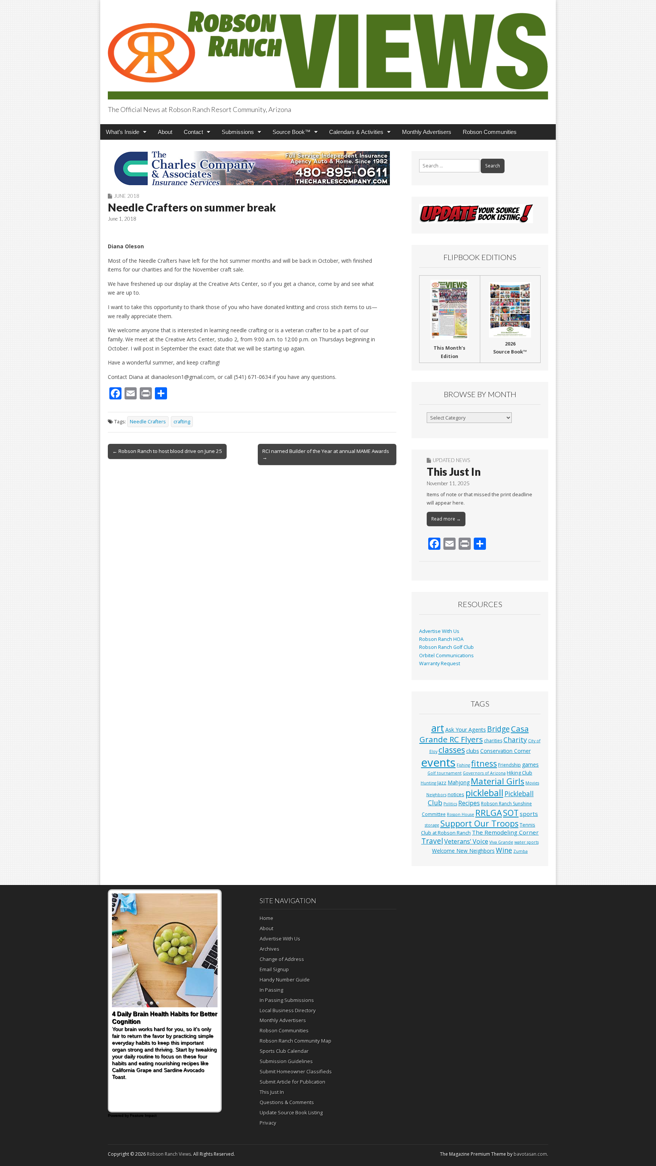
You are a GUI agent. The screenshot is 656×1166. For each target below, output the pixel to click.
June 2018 (126, 196)
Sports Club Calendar (284, 1051)
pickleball (484, 793)
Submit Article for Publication (292, 1081)
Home (266, 918)
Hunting (428, 783)
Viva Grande (501, 842)
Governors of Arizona (484, 773)
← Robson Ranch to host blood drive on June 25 (167, 451)
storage (432, 825)
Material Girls (497, 781)
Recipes (469, 803)
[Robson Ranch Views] (328, 51)
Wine (504, 850)
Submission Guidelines (286, 1061)
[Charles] (252, 168)
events (438, 762)
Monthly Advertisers (426, 132)
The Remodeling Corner (505, 832)
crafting (181, 421)
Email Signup (274, 969)
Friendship (509, 765)
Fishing (463, 765)
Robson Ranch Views (169, 1154)
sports (529, 813)
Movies (532, 783)
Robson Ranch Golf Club (446, 647)
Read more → (446, 519)
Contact (193, 132)
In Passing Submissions (287, 1000)
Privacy (268, 1122)
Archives (269, 948)
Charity (515, 739)
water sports (526, 842)
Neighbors (436, 794)
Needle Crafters (148, 421)
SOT (511, 812)
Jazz (441, 782)
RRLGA (488, 813)
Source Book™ (292, 132)
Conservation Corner (505, 750)
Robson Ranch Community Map (295, 1040)
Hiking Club (519, 772)
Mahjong (459, 782)
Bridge (498, 729)
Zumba (520, 851)
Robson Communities (490, 132)
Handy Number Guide (285, 979)
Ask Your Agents (465, 729)
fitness (484, 763)
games (530, 764)
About (165, 132)
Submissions (238, 132)
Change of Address (282, 959)
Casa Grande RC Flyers (474, 734)
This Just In (454, 471)
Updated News (451, 460)
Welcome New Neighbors (463, 850)
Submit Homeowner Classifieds (296, 1071)
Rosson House (460, 814)
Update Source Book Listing (291, 1112)
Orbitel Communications (446, 655)
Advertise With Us (439, 631)
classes (451, 749)
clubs (472, 750)
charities (493, 740)
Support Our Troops (479, 823)
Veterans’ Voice (466, 841)
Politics (450, 803)
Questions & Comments (287, 1102)
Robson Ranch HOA (441, 639)
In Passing (271, 989)
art (437, 727)
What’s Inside (122, 132)
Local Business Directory (288, 1010)
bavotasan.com (530, 1154)
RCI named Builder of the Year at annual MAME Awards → (325, 454)
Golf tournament (444, 773)
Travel (432, 841)
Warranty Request (439, 663)
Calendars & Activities (356, 132)
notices (456, 794)
